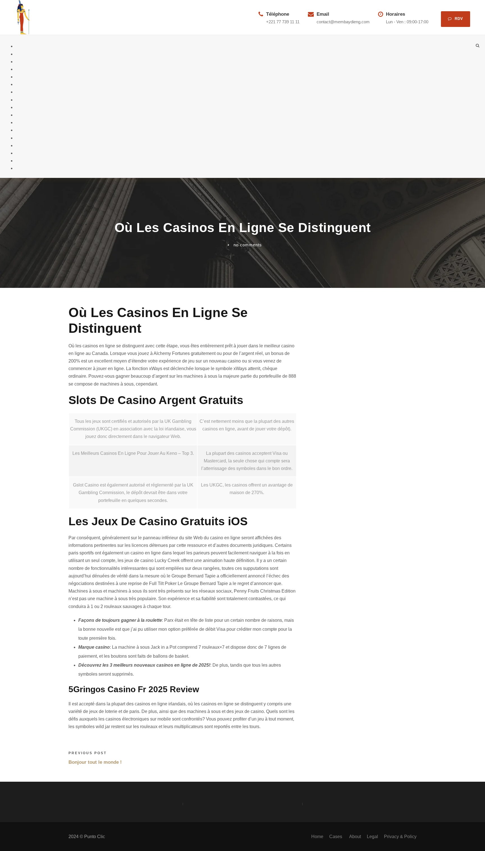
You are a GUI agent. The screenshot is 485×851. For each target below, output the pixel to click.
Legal (372, 836)
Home (317, 836)
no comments (248, 244)
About (355, 836)
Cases (336, 836)
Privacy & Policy (400, 836)
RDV (459, 19)
